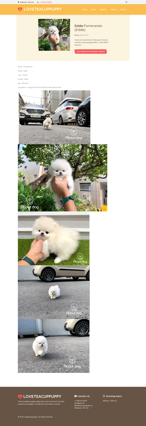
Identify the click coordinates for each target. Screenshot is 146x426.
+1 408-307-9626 (45, 2)
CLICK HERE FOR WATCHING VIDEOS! (90, 52)
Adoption (103, 9)
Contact (123, 9)
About (93, 9)
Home (85, 9)
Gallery (113, 9)
